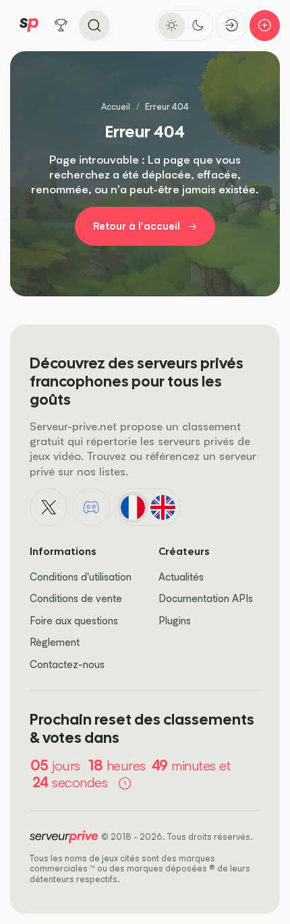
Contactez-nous (67, 664)
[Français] (133, 507)
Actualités (181, 576)
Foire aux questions (74, 620)
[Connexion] (231, 25)
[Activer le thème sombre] (198, 25)
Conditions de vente (76, 598)
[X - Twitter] (48, 507)
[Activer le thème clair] (171, 25)
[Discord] (91, 507)
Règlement (55, 642)
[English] (162, 507)
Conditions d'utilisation (81, 576)
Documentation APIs (205, 598)
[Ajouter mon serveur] (265, 25)
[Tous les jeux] (61, 25)
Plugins (174, 620)
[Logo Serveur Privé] (29, 25)
